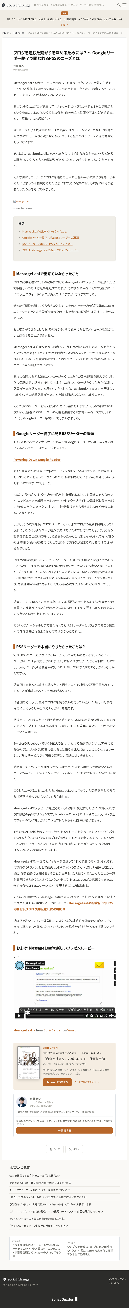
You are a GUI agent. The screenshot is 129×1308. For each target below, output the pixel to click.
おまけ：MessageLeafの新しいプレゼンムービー (50, 250)
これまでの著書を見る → (86, 1082)
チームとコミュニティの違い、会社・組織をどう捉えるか (39, 1190)
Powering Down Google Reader (37, 459)
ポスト (76, 1149)
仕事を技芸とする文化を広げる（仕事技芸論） (34, 1175)
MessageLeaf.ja (24, 1030)
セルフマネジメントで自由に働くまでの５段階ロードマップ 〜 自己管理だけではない (56, 1211)
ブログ (5, 32)
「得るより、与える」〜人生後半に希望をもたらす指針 (38, 1225)
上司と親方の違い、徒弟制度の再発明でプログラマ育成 (40, 1183)
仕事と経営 (18, 32)
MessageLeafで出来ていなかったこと (44, 231)
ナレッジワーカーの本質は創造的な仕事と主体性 (37, 1218)
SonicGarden (53, 1030)
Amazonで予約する (57, 1082)
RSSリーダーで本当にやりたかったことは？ (47, 244)
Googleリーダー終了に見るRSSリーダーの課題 (50, 238)
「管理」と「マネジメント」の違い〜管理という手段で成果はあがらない (48, 1197)
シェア (57, 1149)
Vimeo (71, 1030)
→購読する (64, 1130)
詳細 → (64, 24)
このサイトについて (117, 1278)
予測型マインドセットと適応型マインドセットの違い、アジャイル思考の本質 (50, 1204)
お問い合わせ (115, 1283)
